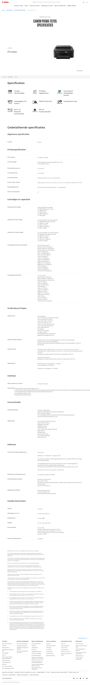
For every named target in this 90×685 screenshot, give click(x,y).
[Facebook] (73, 678)
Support (16, 76)
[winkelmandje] (87, 2)
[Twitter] (83, 678)
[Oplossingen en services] (53, 5)
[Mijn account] (84, 2)
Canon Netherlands (7, 678)
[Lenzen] (28, 5)
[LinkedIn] (80, 678)
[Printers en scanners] (40, 5)
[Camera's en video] (23, 5)
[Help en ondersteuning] (66, 5)
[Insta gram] (77, 678)
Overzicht (4, 76)
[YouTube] (86, 678)
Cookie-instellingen (34, 674)
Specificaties (10, 76)
